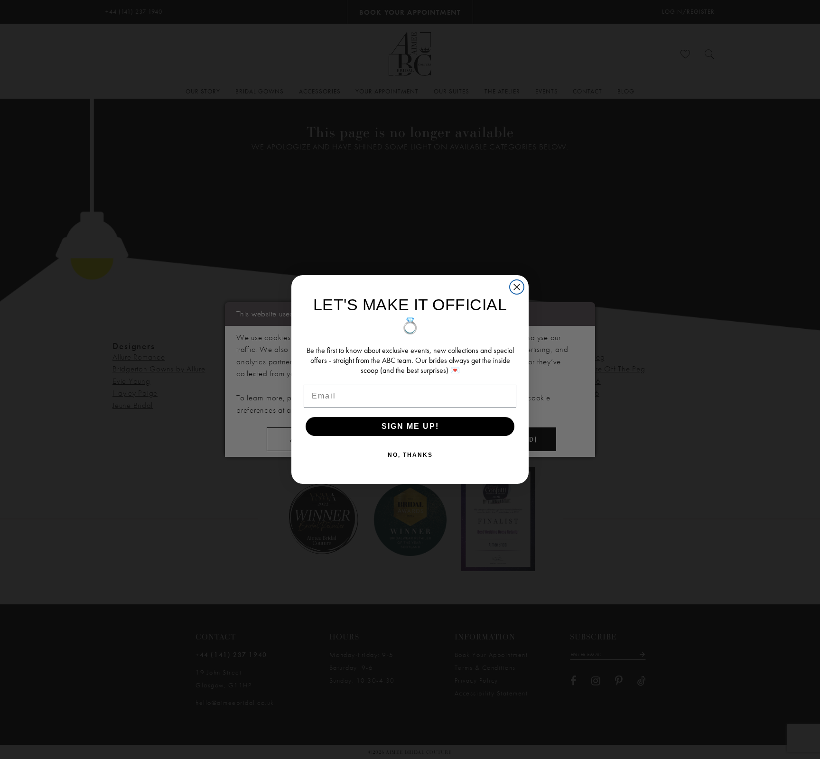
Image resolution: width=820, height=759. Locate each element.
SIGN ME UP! (410, 426)
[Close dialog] (517, 287)
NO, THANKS (410, 455)
